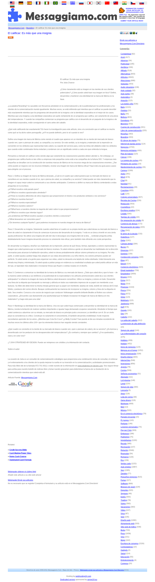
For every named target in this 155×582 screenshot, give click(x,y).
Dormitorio (125, 120)
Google (124, 310)
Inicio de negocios (128, 347)
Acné (123, 57)
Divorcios (124, 250)
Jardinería (125, 304)
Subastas (124, 84)
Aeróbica (124, 67)
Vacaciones (125, 507)
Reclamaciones (127, 187)
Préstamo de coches (129, 164)
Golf (122, 307)
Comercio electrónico (129, 267)
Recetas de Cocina (128, 200)
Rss (122, 460)
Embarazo (125, 434)
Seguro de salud (127, 330)
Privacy (76, 570)
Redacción (125, 204)
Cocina (124, 370)
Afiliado (124, 70)
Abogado (124, 377)
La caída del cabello (129, 320)
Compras (124, 563)
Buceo (123, 247)
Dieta (123, 240)
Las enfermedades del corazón (133, 334)
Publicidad (125, 64)
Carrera (124, 170)
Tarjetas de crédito (128, 217)
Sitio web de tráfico (128, 527)
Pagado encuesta (128, 417)
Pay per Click (126, 430)
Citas (123, 230)
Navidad (124, 184)
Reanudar (125, 454)
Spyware (124, 494)
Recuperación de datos (130, 227)
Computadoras (127, 547)
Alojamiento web (127, 523)
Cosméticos (125, 207)
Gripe (123, 297)
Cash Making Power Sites (20, 453)
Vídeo (123, 510)
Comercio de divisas (129, 224)
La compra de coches (129, 160)
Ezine (123, 280)
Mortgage (125, 404)
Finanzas (124, 287)
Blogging (124, 124)
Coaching (125, 190)
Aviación (124, 100)
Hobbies (124, 340)
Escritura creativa (128, 210)
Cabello (124, 317)
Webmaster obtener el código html (22, 472)
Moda (123, 284)
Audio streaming (127, 87)
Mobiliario (125, 300)
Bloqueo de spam (128, 487)
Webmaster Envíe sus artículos (20, 480)
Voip (122, 517)
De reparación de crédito (131, 220)
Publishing (125, 437)
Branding (30, 28)
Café (123, 194)
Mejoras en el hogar (129, 350)
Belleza (124, 117)
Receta (124, 444)
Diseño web (125, 520)
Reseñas (124, 134)
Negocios (125, 147)
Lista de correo (127, 397)
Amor (123, 394)
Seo (122, 470)
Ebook (123, 264)
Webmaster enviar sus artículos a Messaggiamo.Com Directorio (102, 570)
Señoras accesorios (129, 374)
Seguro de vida (127, 387)
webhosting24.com (83, 576)
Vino (122, 537)
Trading (124, 500)
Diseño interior (127, 357)
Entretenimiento (127, 560)
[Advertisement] (63, 48)
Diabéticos (125, 237)
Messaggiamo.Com (16, 28)
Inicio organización (128, 354)
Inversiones (125, 364)
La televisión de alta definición (133, 324)
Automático (125, 97)
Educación (125, 557)
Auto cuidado (126, 90)
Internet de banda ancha (131, 144)
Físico (123, 294)
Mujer (123, 540)
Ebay (123, 260)
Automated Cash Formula (20, 460)
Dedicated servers (67, 580)
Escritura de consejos (129, 543)
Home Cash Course (17, 456)
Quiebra (124, 110)
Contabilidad (126, 54)
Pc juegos (125, 420)
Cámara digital (127, 244)
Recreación (125, 447)
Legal (123, 384)
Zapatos (124, 474)
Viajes (123, 504)
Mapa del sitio (67, 570)
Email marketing (127, 270)
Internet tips (125, 360)
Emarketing (125, 274)
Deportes (124, 490)
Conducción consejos (130, 257)
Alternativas (125, 74)
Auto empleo (126, 467)
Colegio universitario (129, 197)
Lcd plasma (125, 380)
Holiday (124, 344)
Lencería (124, 390)
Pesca (123, 290)
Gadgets (124, 550)
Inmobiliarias (126, 440)
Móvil (123, 177)
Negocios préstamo (129, 150)
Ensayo (124, 277)
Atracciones (125, 80)
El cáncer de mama (129, 140)
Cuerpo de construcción (130, 127)
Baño (123, 114)
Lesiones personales (129, 427)
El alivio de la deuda (129, 234)
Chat (123, 180)
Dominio (124, 254)
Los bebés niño (127, 104)
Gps (122, 314)
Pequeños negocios (129, 477)
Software (124, 484)
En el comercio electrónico (131, 414)
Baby (123, 107)
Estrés (123, 497)
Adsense (124, 61)
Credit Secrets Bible (18, 450)
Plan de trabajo (127, 154)
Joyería (124, 367)
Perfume (124, 424)
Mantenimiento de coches (131, 167)
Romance (125, 457)
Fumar (123, 480)
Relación (124, 450)
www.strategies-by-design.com (90, 366)
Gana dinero (126, 400)
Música (124, 410)
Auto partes (125, 94)
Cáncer (124, 157)
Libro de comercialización (131, 130)
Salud (123, 553)
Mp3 (122, 407)
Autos (123, 174)
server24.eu (92, 580)
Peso (123, 533)
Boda (123, 530)
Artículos (124, 77)
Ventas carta (126, 464)
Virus (123, 514)
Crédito (124, 214)
